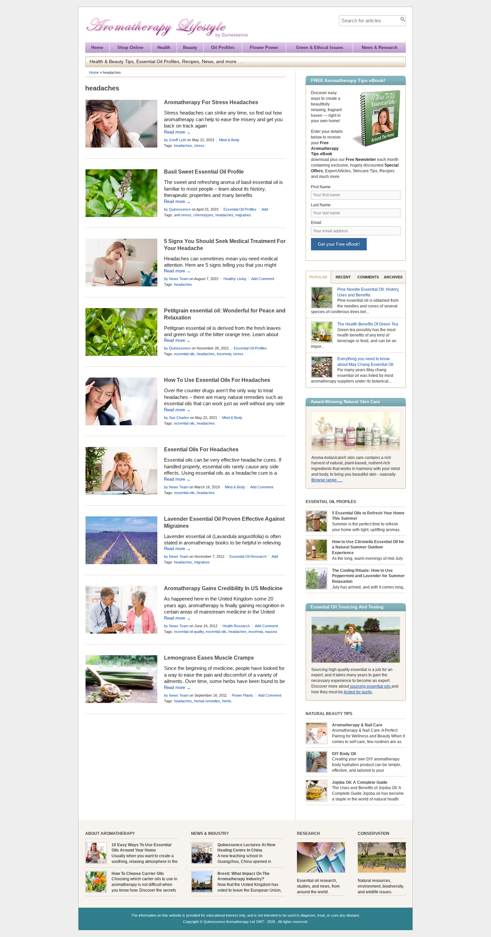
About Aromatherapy (110, 833)
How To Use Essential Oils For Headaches (217, 380)
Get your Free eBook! (339, 244)
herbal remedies (207, 701)
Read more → (177, 132)
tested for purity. (357, 692)
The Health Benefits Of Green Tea (367, 324)
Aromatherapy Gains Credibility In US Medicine (223, 588)
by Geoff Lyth (175, 140)
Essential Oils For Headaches (201, 449)
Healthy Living (234, 279)
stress (199, 146)
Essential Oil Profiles (240, 209)
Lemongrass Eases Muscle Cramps (209, 658)
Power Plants (242, 695)
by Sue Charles (176, 418)
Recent (343, 277)
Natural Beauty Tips (329, 713)
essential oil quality (189, 632)
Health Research (236, 626)
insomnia (224, 354)
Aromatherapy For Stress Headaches (211, 102)
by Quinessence (177, 209)
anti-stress (182, 215)
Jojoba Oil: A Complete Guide (359, 782)
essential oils (184, 354)
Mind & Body (229, 140)
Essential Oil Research (248, 556)
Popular (318, 277)
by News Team (176, 279)
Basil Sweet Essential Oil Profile (204, 172)
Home (97, 47)
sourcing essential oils (370, 686)
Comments (368, 277)
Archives (393, 277)
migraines (243, 215)
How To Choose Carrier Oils (138, 873)
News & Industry (210, 833)
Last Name (321, 205)
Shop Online (130, 47)
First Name (321, 187)
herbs (226, 701)
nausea (271, 632)
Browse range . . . (327, 480)
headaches (183, 146)
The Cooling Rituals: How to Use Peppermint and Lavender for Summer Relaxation (368, 576)
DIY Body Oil (344, 753)
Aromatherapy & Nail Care (357, 725)
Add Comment (262, 279)
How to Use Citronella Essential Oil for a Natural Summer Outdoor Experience (368, 547)
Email (316, 222)
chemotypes (203, 215)
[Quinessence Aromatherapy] (197, 39)
